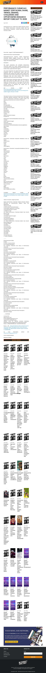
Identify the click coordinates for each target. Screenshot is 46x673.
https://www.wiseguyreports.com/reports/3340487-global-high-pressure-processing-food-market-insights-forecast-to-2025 (16, 195)
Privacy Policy (6, 653)
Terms (5, 651)
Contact (5, 656)
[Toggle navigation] (42, 2)
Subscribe (33, 657)
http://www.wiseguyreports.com (10, 333)
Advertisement (7, 654)
